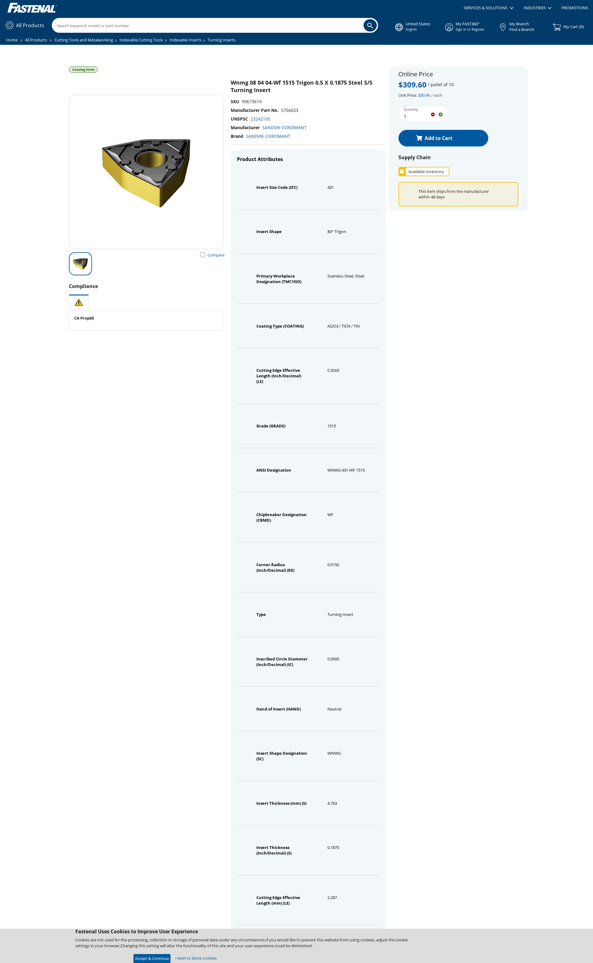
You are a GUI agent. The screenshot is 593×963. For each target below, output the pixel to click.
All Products (36, 40)
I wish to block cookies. (196, 958)
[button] (488, 8)
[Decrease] (433, 114)
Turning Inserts (221, 40)
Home (12, 40)
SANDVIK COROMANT (284, 127)
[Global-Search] (370, 25)
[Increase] (440, 114)
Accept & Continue (152, 958)
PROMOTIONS (574, 8)
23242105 (260, 119)
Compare (216, 255)
